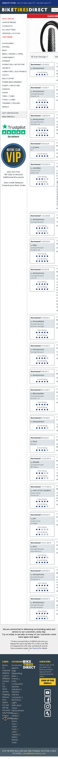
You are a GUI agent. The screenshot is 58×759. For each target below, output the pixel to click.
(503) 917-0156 (9, 3)
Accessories (8, 43)
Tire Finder (7, 37)
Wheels (5, 107)
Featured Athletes (5, 671)
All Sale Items (9, 29)
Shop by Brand (9, 22)
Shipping (35, 648)
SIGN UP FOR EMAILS (47, 681)
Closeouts (7, 26)
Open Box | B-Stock (11, 33)
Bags (4, 50)
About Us (5, 666)
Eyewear (6, 61)
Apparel (6, 47)
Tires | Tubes (8, 96)
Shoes (5, 92)
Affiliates (5, 678)
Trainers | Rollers (11, 103)
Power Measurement (12, 82)
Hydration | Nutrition (13, 64)
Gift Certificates (10, 113)
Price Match (5, 701)
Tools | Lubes (8, 99)
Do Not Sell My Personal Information (5, 709)
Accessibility (5, 718)
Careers (5, 675)
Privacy (5, 715)
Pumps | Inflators (11, 85)
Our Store (4, 687)
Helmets (6, 68)
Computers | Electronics (14, 71)
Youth (14, 742)
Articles (5, 691)
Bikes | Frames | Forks (12, 54)
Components (8, 57)
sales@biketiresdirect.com (34, 753)
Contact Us (5, 682)
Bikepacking (17, 673)
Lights (5, 75)
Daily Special (8, 18)
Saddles (6, 89)
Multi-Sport (8, 78)
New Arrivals (8, 116)
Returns (5, 697)
